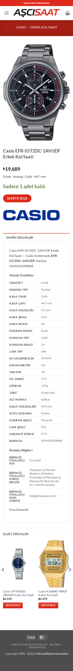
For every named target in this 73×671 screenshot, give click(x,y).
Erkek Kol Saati (43, 27)
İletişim (55, 644)
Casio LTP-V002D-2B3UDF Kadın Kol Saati (18, 593)
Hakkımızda (37, 647)
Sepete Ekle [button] (13, 605)
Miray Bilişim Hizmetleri (52, 653)
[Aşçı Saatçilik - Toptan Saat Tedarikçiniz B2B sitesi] (36, 13)
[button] (6, 13)
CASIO (21, 27)
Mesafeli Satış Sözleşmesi (29, 644)
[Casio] (31, 215)
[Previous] (3, 578)
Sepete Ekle (17, 198)
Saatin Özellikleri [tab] (19, 237)
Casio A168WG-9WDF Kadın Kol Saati (53, 593)
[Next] (69, 578)
